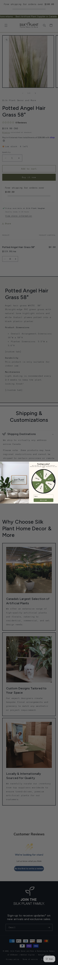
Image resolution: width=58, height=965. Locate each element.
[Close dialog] (1, 463)
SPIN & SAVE (43, 500)
